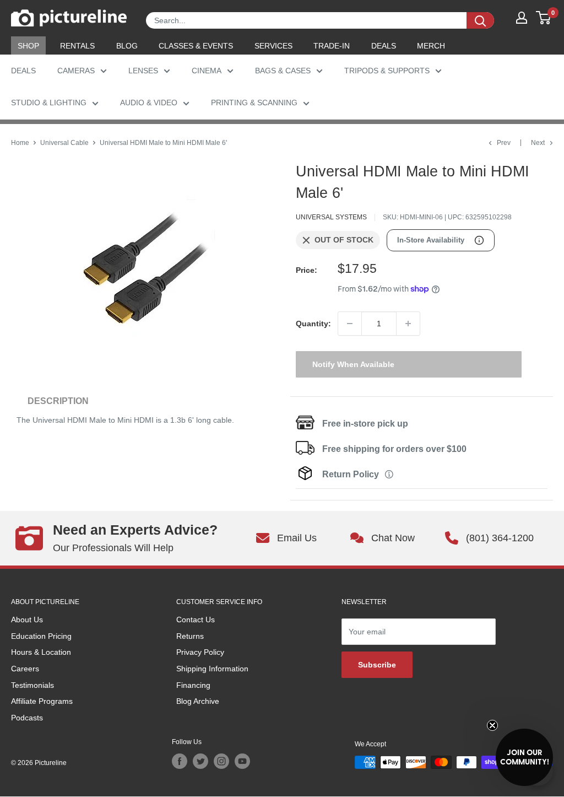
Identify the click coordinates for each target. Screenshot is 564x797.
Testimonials (32, 685)
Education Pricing (41, 636)
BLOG (127, 45)
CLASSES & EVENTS (196, 45)
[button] (524, 757)
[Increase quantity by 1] (408, 323)
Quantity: (313, 323)
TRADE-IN (331, 45)
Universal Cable (64, 143)
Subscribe (377, 664)
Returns (190, 636)
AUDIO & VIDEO (148, 102)
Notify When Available (353, 364)
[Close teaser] (492, 725)
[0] (544, 17)
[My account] (521, 18)
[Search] (480, 20)
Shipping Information (212, 668)
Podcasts (27, 717)
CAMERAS (76, 70)
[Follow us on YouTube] (242, 761)
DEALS (383, 45)
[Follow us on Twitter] (200, 761)
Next (538, 143)
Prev (504, 143)
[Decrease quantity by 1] (349, 323)
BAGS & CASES (283, 70)
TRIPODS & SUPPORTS (387, 70)
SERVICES (273, 45)
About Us (27, 619)
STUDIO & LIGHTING (48, 102)
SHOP (28, 45)
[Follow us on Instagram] (221, 761)
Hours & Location (41, 652)
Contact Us (195, 619)
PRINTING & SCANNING (254, 102)
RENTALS (77, 45)
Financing (193, 685)
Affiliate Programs (42, 701)
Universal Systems (331, 217)
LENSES (143, 70)
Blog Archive (197, 701)
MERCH (431, 45)
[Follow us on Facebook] (179, 761)
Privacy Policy (200, 652)
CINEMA (206, 70)
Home (20, 143)
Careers (25, 668)
